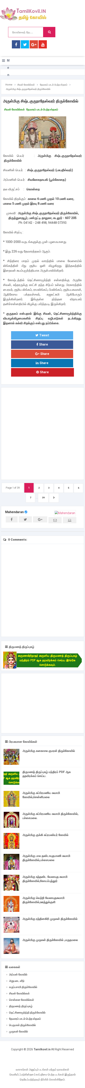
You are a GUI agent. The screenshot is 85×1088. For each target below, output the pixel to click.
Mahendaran (14, 512)
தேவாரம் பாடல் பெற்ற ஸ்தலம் (42, 109)
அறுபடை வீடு (16, 980)
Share (43, 344)
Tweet (44, 335)
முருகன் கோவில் (18, 1031)
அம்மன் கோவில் (18, 974)
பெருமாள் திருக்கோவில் (22, 1025)
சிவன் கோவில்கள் (14, 109)
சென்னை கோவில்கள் (21, 999)
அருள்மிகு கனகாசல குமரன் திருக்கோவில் (49, 751)
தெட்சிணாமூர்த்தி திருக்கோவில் (27, 1012)
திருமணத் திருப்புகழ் (20, 1006)
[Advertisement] (42, 433)
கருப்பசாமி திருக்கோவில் (23, 987)
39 (43, 497)
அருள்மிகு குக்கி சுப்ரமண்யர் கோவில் (45, 835)
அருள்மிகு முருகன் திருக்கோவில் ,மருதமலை (50, 940)
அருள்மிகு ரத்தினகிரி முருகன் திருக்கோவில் (50, 919)
